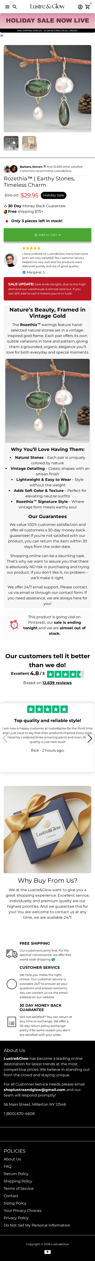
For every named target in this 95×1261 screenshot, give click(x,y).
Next (87, 88)
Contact (11, 1196)
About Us (12, 1159)
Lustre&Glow (60, 1244)
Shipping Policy (18, 1181)
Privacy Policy (16, 1218)
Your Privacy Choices (23, 1210)
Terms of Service (19, 1188)
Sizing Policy (15, 1203)
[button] (90, 738)
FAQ (7, 1166)
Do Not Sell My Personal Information (37, 1225)
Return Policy (16, 1174)
